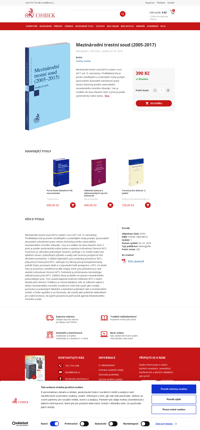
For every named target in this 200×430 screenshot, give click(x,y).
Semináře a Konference (69, 332)
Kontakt (171, 2)
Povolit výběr (174, 399)
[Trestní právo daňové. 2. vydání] (136, 172)
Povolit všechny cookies (174, 389)
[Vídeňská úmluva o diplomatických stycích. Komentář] (98, 172)
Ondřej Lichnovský (129, 199)
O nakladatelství (107, 365)
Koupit (73, 205)
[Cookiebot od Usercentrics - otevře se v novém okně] (20, 424)
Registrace (150, 2)
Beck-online (117, 332)
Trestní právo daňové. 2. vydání (134, 192)
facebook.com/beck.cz (77, 378)
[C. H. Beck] (44, 13)
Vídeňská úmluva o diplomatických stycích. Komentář (96, 193)
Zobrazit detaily (164, 423)
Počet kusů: (142, 90)
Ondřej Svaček (83, 61)
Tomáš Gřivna (52, 199)
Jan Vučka (142, 199)
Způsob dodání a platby (110, 379)
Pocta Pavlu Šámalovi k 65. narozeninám (60, 192)
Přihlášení (161, 2)
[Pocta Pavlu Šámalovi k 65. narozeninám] (61, 172)
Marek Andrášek (91, 199)
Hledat (122, 14)
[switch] (84, 423)
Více (107, 95)
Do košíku (156, 103)
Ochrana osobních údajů (111, 369)
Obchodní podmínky (109, 374)
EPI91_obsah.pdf (136, 261)
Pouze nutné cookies (173, 409)
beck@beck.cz (72, 372)
